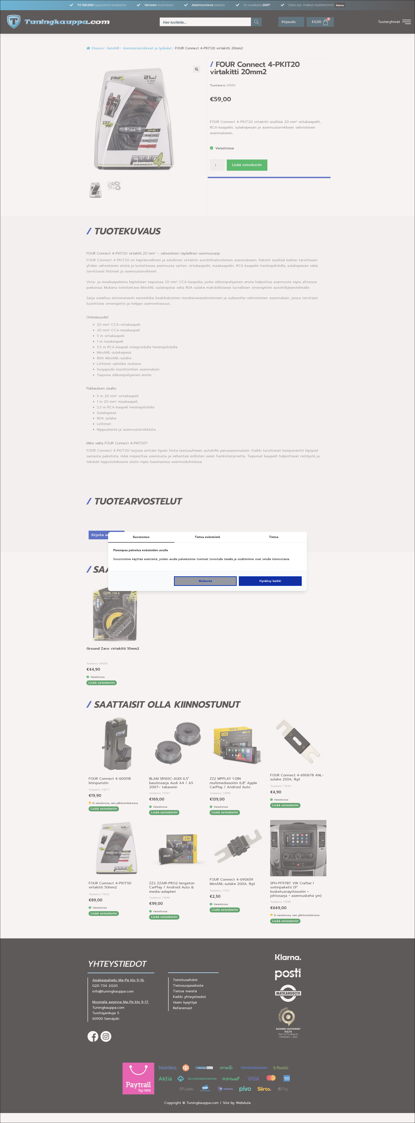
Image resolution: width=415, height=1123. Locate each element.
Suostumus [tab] (141, 537)
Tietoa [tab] (273, 537)
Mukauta (205, 581)
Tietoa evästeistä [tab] (207, 537)
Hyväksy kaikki (270, 581)
